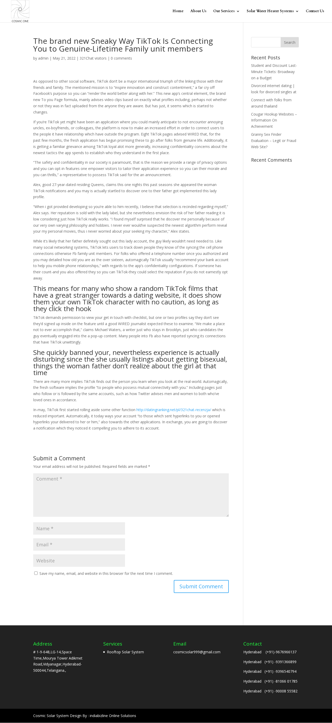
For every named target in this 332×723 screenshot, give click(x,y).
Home (178, 11)
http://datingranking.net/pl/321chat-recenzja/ (173, 409)
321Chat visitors (93, 58)
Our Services (224, 11)
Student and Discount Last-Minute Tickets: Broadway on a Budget (274, 71)
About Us (198, 11)
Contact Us (315, 11)
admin (43, 58)
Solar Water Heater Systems (270, 11)
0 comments (121, 58)
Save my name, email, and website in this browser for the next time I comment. (106, 573)
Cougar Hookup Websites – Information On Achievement (274, 120)
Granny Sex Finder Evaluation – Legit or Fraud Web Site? (273, 140)
